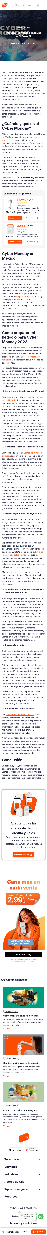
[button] (42, 5)
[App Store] (15, 1149)
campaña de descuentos (13, 81)
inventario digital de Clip (31, 683)
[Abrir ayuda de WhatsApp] (41, 1216)
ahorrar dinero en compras (30, 267)
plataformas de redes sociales (20, 714)
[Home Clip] (23, 1138)
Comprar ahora (15, 218)
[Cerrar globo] (19, 1212)
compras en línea (23, 296)
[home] (5, 5)
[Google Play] (32, 1149)
